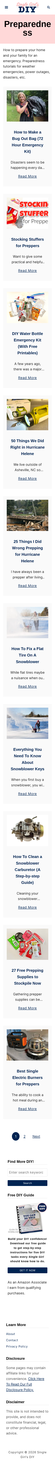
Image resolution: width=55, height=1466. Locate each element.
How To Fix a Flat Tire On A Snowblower (27, 655)
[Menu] (6, 7)
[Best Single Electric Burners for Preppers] (27, 1045)
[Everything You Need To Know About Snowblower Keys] (27, 723)
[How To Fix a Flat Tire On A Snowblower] (27, 622)
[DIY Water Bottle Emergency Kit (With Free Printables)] (27, 307)
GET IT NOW (27, 1270)
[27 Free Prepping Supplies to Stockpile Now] (27, 944)
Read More (27, 176)
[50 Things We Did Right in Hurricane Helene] (27, 414)
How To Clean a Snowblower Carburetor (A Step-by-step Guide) (27, 869)
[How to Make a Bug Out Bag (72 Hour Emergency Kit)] (27, 106)
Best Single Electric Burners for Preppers (27, 1077)
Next (36, 1136)
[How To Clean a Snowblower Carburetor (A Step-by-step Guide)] (27, 830)
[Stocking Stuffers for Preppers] (27, 213)
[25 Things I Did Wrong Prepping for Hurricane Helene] (27, 515)
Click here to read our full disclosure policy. (25, 1384)
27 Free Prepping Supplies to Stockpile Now (27, 977)
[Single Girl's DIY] (28, 7)
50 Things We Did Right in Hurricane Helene (27, 447)
